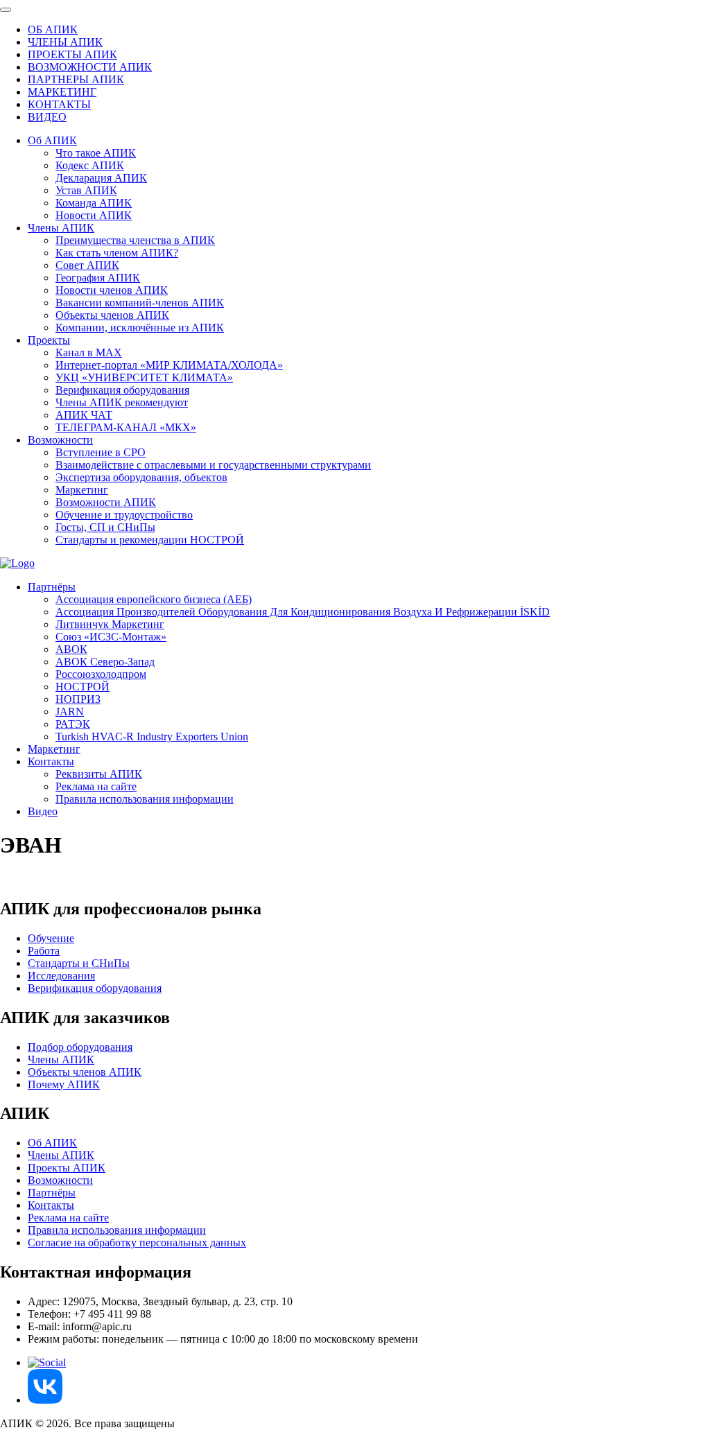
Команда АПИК (93, 203)
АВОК (71, 649)
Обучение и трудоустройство (124, 515)
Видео (43, 811)
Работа (44, 951)
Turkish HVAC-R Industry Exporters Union (151, 736)
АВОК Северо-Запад (105, 662)
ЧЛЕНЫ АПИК (65, 42)
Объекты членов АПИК (112, 315)
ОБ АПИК (53, 29)
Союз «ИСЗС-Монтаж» (110, 637)
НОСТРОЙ (82, 686)
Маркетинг (81, 490)
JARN (69, 711)
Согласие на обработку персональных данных (137, 1242)
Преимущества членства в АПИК (135, 240)
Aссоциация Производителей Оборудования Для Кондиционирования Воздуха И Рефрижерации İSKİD (302, 612)
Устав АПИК (86, 190)
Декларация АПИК (101, 178)
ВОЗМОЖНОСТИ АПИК (90, 67)
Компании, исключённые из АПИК (139, 327)
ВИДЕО (47, 117)
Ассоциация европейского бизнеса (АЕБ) (153, 599)
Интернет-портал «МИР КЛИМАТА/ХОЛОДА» (169, 365)
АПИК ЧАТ (83, 415)
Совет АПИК (87, 265)
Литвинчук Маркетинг (109, 624)
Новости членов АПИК (111, 290)
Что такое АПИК (95, 153)
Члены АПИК (61, 228)
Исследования (61, 976)
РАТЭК (72, 724)
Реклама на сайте (96, 786)
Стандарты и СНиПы (79, 963)
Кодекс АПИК (89, 165)
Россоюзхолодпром (100, 674)
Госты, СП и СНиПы (105, 527)
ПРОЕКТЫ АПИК (72, 54)
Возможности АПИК (105, 502)
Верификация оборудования (122, 390)
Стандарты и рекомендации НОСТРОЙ (149, 540)
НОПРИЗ (78, 699)
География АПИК (97, 278)
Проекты (49, 340)
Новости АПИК (93, 215)
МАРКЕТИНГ (62, 92)
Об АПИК (52, 140)
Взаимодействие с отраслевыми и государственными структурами (213, 465)
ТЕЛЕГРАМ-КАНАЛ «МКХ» (125, 427)
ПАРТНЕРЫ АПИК (76, 79)
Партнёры (52, 587)
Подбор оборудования (80, 1047)
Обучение (51, 938)
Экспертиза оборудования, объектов (141, 477)
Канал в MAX (88, 352)
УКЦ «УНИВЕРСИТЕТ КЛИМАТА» (144, 377)
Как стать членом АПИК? (116, 253)
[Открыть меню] (5, 10)
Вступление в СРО (100, 452)
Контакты (51, 761)
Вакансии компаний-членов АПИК (139, 302)
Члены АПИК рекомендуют (121, 402)
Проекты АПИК (66, 1168)
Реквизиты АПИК (98, 774)
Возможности (60, 440)
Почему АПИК (64, 1084)
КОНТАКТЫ (59, 104)
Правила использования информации (144, 799)
